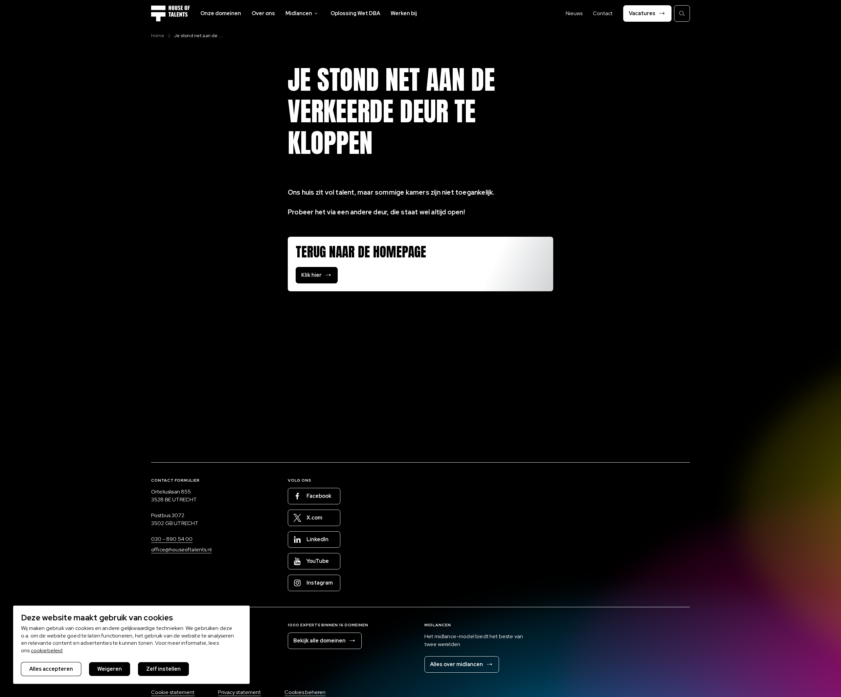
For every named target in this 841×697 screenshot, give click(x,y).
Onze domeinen (220, 13)
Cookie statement (172, 692)
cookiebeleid (47, 650)
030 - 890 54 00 (172, 539)
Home (158, 35)
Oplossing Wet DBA (355, 13)
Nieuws (574, 13)
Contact (603, 13)
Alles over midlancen (456, 664)
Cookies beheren (305, 692)
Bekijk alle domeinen (319, 640)
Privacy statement (239, 692)
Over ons (263, 13)
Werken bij (404, 13)
